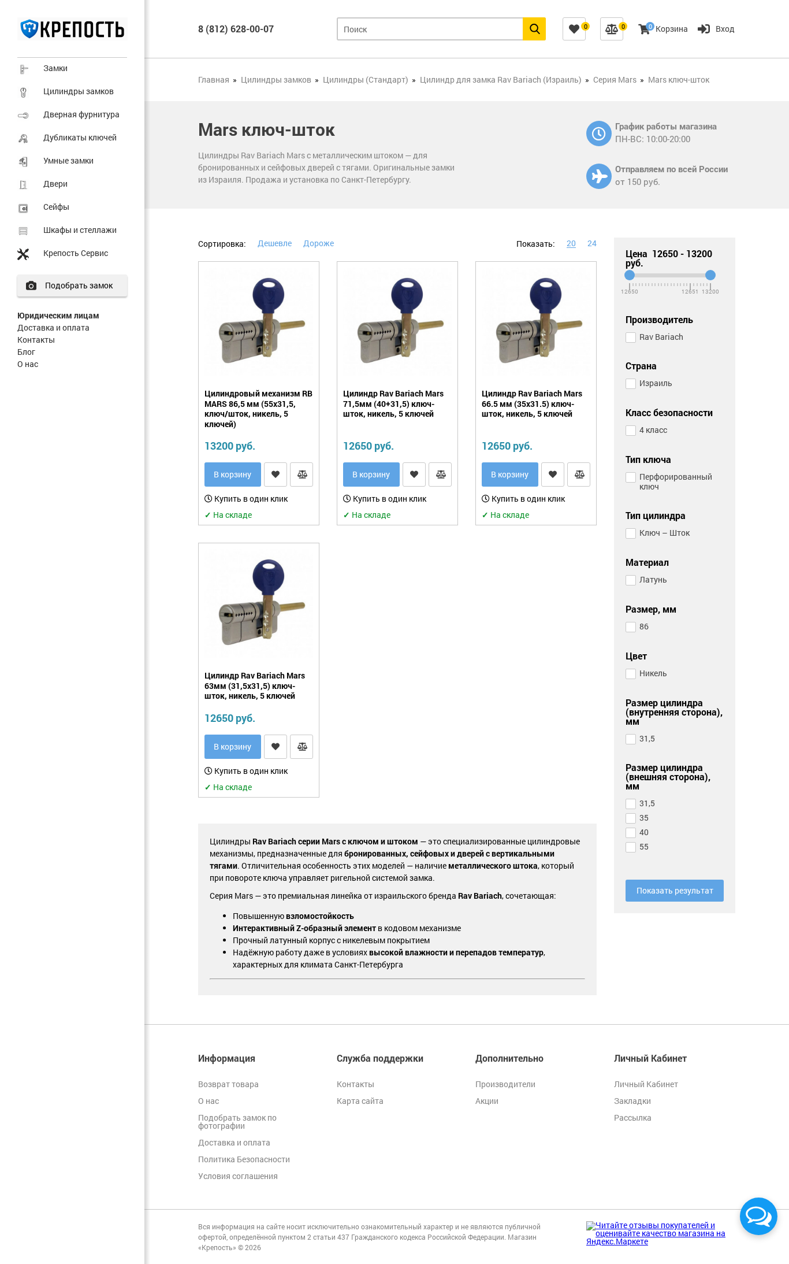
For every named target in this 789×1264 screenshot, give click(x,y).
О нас (27, 363)
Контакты (36, 339)
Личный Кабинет (646, 1083)
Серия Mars (615, 79)
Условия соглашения (238, 1175)
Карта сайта (360, 1100)
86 (644, 626)
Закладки (632, 1100)
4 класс (653, 429)
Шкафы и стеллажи (80, 229)
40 (644, 831)
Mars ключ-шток (678, 79)
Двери (55, 183)
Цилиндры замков (78, 91)
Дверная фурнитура (81, 114)
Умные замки (68, 160)
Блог (26, 351)
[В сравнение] (301, 474)
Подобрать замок (79, 285)
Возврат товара (228, 1083)
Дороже (318, 243)
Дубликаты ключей (80, 137)
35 (644, 817)
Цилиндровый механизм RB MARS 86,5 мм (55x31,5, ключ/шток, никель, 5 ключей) (258, 408)
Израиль (655, 382)
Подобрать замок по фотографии (237, 1121)
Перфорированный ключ (675, 481)
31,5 (647, 738)
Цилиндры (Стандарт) (365, 79)
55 (644, 846)
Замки (55, 67)
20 (571, 243)
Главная (213, 79)
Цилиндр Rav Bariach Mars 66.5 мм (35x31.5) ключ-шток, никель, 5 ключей (532, 403)
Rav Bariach (661, 336)
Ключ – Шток (664, 532)
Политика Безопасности (244, 1159)
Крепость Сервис (75, 252)
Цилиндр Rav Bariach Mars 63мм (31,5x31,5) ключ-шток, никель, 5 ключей (254, 685)
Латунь (653, 579)
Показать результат (675, 890)
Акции (486, 1100)
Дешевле (275, 243)
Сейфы (56, 206)
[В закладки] (275, 474)
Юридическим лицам (58, 315)
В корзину (232, 474)
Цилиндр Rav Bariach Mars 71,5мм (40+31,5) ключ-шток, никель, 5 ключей (393, 403)
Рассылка (633, 1117)
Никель (653, 673)
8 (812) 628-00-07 (236, 29)
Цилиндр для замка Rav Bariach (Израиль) (501, 79)
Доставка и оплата (53, 327)
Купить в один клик (250, 498)
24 (592, 243)
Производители (505, 1083)
